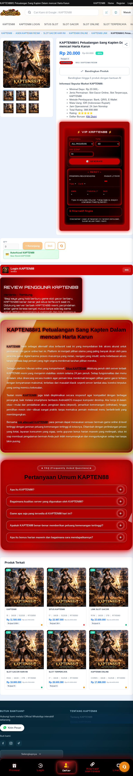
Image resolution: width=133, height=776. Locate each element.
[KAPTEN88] (10, 12)
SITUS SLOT (51, 24)
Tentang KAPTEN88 (81, 717)
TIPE (98, 139)
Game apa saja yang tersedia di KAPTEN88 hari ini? (41, 513)
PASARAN (75, 139)
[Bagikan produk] (126, 44)
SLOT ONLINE (91, 24)
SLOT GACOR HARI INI (54, 33)
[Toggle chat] (124, 767)
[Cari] (29, 12)
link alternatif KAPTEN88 (33, 422)
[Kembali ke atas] (125, 758)
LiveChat (118, 770)
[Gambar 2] (21, 95)
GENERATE (94, 161)
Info (126, 270)
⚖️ (115, 12)
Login (130, 3)
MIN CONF (74, 149)
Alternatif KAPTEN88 (92, 770)
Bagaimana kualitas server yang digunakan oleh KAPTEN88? (46, 501)
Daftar (66, 770)
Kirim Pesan (14, 727)
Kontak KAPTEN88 (80, 722)
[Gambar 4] (8, 108)
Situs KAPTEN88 (76, 368)
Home (111, 3)
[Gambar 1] (8, 95)
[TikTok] (19, 743)
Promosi (14, 770)
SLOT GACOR (71, 24)
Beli (50, 245)
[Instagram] (11, 743)
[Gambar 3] (33, 95)
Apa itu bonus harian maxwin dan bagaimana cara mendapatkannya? (51, 537)
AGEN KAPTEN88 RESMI (28, 33)
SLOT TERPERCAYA (114, 24)
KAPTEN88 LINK (99, 33)
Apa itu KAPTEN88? (22, 489)
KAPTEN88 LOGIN (29, 24)
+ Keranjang (32, 245)
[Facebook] (3, 743)
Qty (5, 242)
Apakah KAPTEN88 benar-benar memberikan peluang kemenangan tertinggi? (56, 525)
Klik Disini (91, 116)
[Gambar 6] (33, 108)
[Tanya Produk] (61, 246)
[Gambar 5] (21, 108)
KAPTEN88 (99, 3)
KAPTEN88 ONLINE (78, 33)
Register (121, 3)
